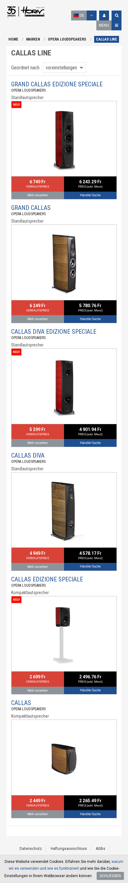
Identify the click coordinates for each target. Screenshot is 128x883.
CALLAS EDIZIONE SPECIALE (47, 579)
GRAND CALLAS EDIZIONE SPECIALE (57, 84)
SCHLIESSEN (110, 876)
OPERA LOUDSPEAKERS (67, 39)
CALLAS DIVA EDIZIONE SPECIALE (53, 331)
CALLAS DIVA (27, 455)
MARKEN (33, 39)
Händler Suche (90, 195)
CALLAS (21, 703)
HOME (13, 39)
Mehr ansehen (37, 195)
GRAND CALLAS (31, 207)
